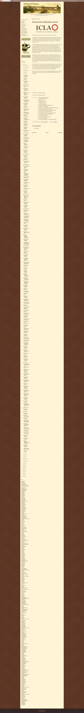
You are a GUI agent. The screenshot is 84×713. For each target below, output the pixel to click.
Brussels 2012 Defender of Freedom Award (46, 105)
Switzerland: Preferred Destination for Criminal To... (25, 275)
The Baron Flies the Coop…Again (26, 433)
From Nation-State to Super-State (26, 291)
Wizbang (22, 698)
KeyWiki (22, 583)
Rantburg (22, 644)
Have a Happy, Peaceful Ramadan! (25, 191)
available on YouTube (41, 92)
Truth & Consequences (24, 681)
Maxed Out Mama (23, 600)
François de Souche (23, 546)
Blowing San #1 (23, 500)
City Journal (22, 514)
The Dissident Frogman (24, 528)
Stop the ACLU (23, 667)
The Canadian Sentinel (24, 508)
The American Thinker (24, 487)
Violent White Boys (26, 208)
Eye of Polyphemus (23, 538)
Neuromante (22, 608)
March (24, 458)
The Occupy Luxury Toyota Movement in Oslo (26, 364)
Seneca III (22, 26)
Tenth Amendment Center (24, 675)
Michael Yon (22, 702)
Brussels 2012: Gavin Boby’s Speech (26, 319)
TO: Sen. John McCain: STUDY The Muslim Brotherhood (26, 282)
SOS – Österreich (23, 666)
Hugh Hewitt (22, 563)
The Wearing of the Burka (26, 86)
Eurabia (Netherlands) (23, 536)
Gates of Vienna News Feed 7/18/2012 (25, 286)
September (25, 70)
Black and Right (23, 498)
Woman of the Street (26, 132)
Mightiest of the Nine (23, 603)
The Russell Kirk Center (24, 655)
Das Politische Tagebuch (24, 636)
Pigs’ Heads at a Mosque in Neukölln (25, 127)
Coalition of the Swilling (24, 516)
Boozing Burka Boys (26, 164)
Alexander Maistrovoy (24, 35)
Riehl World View (23, 649)
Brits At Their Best (23, 504)
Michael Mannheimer (24, 32)
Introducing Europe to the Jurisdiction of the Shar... (26, 100)
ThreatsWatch (22, 676)
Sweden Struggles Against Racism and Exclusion (26, 220)
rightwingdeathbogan (23, 651)
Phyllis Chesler (23, 511)
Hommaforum (23, 566)
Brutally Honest (23, 507)
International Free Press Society (25, 576)
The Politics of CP (23, 635)
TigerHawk (22, 678)
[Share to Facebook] (55, 122)
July (24, 73)
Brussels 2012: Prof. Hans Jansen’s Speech (45, 111)
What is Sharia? (41, 100)
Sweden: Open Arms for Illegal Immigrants (26, 203)
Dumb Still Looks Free (24, 531)
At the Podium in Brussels (25, 384)
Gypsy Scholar (23, 559)
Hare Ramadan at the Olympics (26, 131)
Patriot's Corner (23, 624)
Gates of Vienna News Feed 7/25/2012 (25, 151)
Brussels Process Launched (25, 401)
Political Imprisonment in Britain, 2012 (26, 328)
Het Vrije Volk (23, 562)
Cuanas (22, 522)
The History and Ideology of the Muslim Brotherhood (25, 197)
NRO (22, 613)
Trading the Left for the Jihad (26, 439)
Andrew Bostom (23, 502)
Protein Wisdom (23, 639)
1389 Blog (22, 481)
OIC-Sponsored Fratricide (25, 409)
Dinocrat (22, 526)
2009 (23, 466)
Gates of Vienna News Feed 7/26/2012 (25, 135)
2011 (23, 463)
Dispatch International (23, 527)
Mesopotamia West (23, 601)
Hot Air (22, 567)
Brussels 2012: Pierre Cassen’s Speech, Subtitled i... (26, 263)
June (24, 453)
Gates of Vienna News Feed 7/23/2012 (25, 185)
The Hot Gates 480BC (24, 568)
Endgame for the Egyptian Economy (25, 156)
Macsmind (22, 595)
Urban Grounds (23, 685)
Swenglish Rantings (23, 672)
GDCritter (22, 550)
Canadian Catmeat (26, 323)
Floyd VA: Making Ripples (24, 543)
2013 (23, 62)
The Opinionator (23, 621)
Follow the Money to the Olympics (26, 177)
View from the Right (23, 688)
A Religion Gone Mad (25, 294)
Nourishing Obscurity (23, 612)
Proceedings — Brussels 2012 (43, 106)
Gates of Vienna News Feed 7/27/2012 (25, 124)
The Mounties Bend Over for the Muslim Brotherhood (26, 371)
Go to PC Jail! (25, 148)
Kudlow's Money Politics (24, 587)
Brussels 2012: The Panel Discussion (26, 138)
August (24, 72)
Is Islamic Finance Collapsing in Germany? (26, 180)
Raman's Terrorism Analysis (24, 643)
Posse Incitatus (23, 637)
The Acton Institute (23, 483)
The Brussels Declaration (43, 98)
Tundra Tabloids (23, 682)
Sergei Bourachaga (24, 29)
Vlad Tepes (49, 72)
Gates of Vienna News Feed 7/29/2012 (25, 97)
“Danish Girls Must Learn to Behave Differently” (26, 216)
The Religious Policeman (24, 648)
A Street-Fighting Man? (25, 223)
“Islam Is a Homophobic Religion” (25, 144)
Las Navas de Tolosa (26, 193)
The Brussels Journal (23, 506)
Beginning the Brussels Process (44, 97)
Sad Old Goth (23, 656)
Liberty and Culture (23, 591)
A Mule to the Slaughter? (25, 122)
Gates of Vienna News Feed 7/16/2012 (25, 316)
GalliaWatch (22, 548)
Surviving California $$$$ (24, 671)
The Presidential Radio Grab (25, 418)
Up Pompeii (22, 684)
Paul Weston (23, 21)
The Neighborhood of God (24, 607)
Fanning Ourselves (26, 84)
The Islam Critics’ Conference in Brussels (26, 331)
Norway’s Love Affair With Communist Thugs (26, 118)
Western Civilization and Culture (25, 694)
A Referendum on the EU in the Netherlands (26, 308)
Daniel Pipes (22, 628)
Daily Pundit (22, 523)
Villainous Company (23, 689)
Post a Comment (36, 128)
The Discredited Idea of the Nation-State (26, 162)
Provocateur (22, 640)
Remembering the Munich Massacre (26, 113)
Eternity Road (23, 534)
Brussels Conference (51, 71)
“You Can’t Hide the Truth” (43, 115)
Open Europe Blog (23, 620)
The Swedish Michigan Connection (25, 271)
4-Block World (23, 482)
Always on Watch (23, 484)
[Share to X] (54, 122)
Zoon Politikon (23, 704)
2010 (23, 465)
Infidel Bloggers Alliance (24, 573)
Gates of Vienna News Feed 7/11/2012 (25, 398)
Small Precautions (23, 663)
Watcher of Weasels (23, 692)
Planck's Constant (23, 629)
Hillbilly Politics (23, 564)
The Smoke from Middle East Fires (26, 313)
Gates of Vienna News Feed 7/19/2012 (25, 255)
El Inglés (22, 22)
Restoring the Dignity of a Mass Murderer (26, 350)
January (24, 461)
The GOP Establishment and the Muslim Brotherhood (26, 174)
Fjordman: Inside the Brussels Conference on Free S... (26, 94)
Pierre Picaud (23, 34)
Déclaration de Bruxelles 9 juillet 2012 (26, 232)
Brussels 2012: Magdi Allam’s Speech (45, 116)
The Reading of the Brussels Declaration (26, 252)
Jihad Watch (22, 580)
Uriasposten (22, 686)
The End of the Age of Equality (26, 147)
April (24, 456)
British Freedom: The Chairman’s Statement (26, 140)
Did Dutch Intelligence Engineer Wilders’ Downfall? (26, 442)
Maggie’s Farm (23, 596)
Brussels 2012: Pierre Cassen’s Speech (26, 303)
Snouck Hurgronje (23, 665)
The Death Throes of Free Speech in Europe (46, 114)
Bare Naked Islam (23, 494)
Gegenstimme (23, 551)
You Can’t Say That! (26, 153)
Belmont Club (23, 495)
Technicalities (23, 673)
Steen (36, 72)
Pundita (22, 641)
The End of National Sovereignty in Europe (26, 109)
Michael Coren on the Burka (25, 159)
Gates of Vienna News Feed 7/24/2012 (25, 170)
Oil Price (22, 616)
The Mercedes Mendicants (25, 325)
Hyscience (22, 570)
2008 (23, 468)
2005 (23, 473)
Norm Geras (22, 552)
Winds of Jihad (23, 696)
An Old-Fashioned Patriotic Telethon (26, 449)
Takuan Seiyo (23, 23)
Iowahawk (22, 577)
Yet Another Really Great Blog (24, 700)
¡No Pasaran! (22, 611)
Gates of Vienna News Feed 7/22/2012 (25, 206)
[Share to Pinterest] (56, 122)
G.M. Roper (22, 653)
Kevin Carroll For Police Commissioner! (26, 115)
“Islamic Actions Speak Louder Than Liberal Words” (25, 259)
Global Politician (23, 555)
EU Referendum (23, 535)
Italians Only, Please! (25, 200)
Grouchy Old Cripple (23, 558)
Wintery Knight (23, 697)
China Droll (22, 512)
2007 (23, 470)
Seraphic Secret (23, 659)
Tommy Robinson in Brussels (26, 311)
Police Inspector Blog (23, 631)
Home (47, 132)
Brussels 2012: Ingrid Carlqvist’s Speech (26, 166)
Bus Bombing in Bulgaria (25, 289)
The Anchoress (23, 488)
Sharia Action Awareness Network (25, 661)
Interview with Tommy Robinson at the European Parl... (26, 404)
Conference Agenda (42, 102)
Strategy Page (23, 668)
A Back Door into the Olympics (26, 189)
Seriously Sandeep (23, 660)
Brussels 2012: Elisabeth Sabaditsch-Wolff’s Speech (26, 236)
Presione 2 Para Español (25, 79)
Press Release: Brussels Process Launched (45, 108)
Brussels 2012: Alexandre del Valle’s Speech (25, 278)
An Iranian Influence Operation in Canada (26, 374)
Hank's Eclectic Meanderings (24, 560)
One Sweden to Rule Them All (26, 183)
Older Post (60, 132)
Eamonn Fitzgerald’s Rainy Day (25, 540)
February (24, 459)
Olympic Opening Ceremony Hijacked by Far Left (26, 89)
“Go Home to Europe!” (25, 451)
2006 (23, 471)
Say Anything (23, 657)
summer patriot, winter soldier (24, 670)
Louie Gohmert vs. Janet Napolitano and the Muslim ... (26, 243)
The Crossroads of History (43, 117)
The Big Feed (23, 496)
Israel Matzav (22, 578)
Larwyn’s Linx (23, 588)
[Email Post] (50, 121)
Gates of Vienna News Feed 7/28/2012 (25, 104)
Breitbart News (23, 503)
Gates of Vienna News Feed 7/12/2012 (25, 377)
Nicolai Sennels (23, 28)
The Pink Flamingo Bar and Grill (25, 627)
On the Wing (22, 617)
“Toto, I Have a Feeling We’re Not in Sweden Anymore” (48, 119)
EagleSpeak (22, 532)
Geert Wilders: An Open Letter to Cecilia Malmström (26, 248)
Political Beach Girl (23, 633)
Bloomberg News (23, 499)
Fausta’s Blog (23, 539)
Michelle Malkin (23, 597)
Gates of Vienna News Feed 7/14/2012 (25, 347)
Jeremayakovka (23, 579)
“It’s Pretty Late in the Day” (26, 107)
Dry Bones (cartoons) (23, 530)
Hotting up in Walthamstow (25, 305)
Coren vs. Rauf (25, 362)
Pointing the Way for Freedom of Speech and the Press (47, 110)
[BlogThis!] (53, 122)
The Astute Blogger (23, 490)
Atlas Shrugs (22, 491)
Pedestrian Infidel (23, 625)
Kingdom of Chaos (23, 585)
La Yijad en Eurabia (23, 701)
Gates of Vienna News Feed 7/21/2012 (25, 226)
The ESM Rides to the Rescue (26, 211)
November (25, 67)
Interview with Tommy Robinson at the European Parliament (48, 107)
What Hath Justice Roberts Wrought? (26, 428)
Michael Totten (23, 680)
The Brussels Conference (43, 101)
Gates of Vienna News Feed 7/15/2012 (25, 335)
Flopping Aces (23, 542)
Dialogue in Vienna (26, 245)
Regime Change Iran (23, 647)
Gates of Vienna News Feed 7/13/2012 (25, 359)
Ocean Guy (22, 615)
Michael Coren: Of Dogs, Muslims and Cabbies (26, 300)
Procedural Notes (25, 407)
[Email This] (52, 122)
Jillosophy (22, 581)
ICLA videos (22, 571)
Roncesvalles (22, 652)
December (25, 65)
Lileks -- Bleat (23, 592)
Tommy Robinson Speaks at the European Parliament (47, 112)
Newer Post (34, 132)
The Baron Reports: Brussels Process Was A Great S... (26, 421)
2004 (23, 474)
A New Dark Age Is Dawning (24, 609)
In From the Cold (23, 572)
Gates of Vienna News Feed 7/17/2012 (25, 296)
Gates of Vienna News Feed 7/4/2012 (25, 445)
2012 (23, 64)
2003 (23, 476)
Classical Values (23, 515)
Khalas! (22, 584)
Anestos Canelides (24, 31)
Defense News (23, 524)
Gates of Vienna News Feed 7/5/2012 (25, 436)
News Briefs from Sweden (25, 321)
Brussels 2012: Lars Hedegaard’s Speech (26, 229)
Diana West (22, 693)
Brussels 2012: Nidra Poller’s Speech (45, 21)
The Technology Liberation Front (25, 674)
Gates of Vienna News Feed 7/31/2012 (25, 76)
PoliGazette (22, 632)
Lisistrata (22, 593)
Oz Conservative (23, 623)
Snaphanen (22, 664)
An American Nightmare (25, 268)
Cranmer (22, 520)
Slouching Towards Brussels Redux (26, 338)
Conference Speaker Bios (43, 103)
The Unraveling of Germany (26, 266)
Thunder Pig (22, 677)
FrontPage (22, 547)
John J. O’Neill (23, 25)
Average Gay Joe (23, 492)
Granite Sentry (23, 556)
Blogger (44, 710)
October (24, 69)
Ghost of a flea (23, 554)
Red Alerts (22, 645)
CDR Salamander (23, 510)
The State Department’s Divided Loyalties (26, 213)
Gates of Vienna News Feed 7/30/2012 (25, 81)
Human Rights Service (24, 569)
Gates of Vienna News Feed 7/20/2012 (25, 240)
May (24, 455)
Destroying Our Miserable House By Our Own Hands (26, 425)
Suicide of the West (23, 669)
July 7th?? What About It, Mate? (26, 431)
